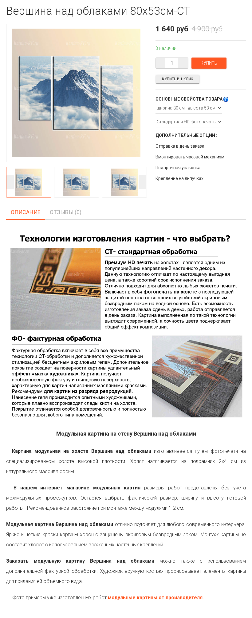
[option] (29, 182)
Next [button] (142, 182)
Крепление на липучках (179, 178)
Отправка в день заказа (180, 146)
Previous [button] (10, 182)
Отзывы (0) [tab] (65, 212)
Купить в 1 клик (177, 79)
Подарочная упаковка (178, 167)
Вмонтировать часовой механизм (190, 156)
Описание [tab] (26, 212)
